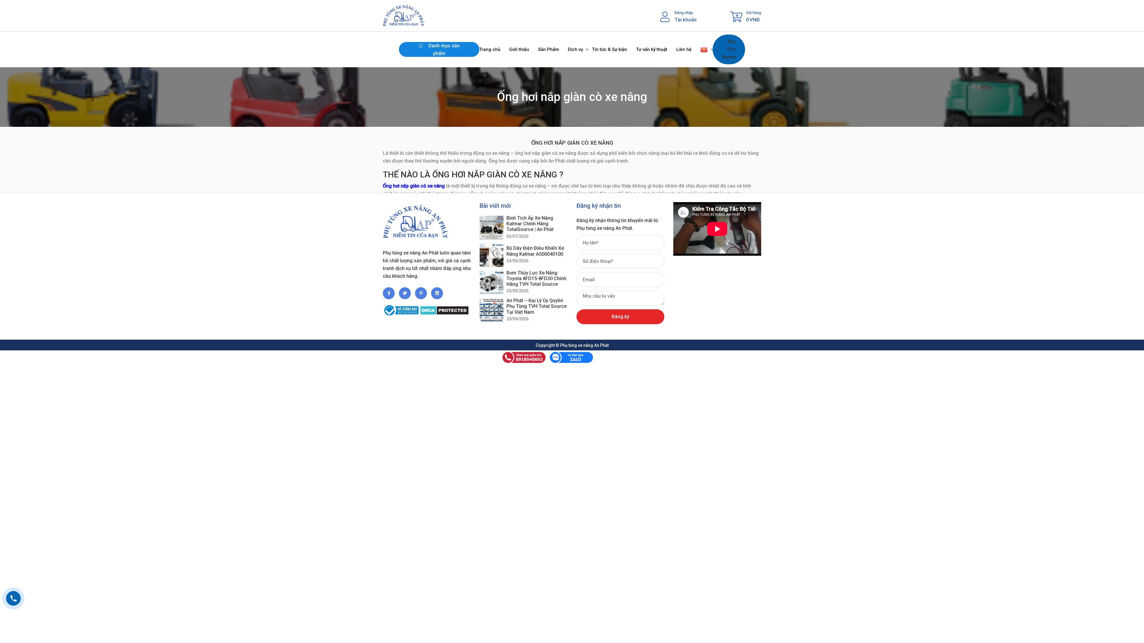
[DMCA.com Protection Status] (444, 308)
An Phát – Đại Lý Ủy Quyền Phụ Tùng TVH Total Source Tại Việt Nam (536, 306)
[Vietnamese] (704, 49)
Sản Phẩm (548, 49)
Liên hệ (683, 49)
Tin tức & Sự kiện (609, 49)
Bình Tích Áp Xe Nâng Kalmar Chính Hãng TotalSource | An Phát (530, 223)
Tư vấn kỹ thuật (651, 49)
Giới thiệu (519, 49)
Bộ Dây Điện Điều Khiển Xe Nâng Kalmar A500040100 (535, 251)
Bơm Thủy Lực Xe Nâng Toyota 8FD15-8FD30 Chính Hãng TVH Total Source (536, 278)
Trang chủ (489, 49)
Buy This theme (729, 49)
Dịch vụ (575, 49)
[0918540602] (13, 598)
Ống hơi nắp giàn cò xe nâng (414, 186)
